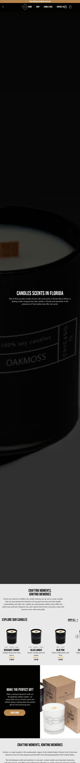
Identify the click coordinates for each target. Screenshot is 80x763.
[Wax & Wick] (26, 6)
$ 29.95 (11, 660)
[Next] (77, 636)
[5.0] (60, 657)
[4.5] (36, 657)
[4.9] (12, 657)
